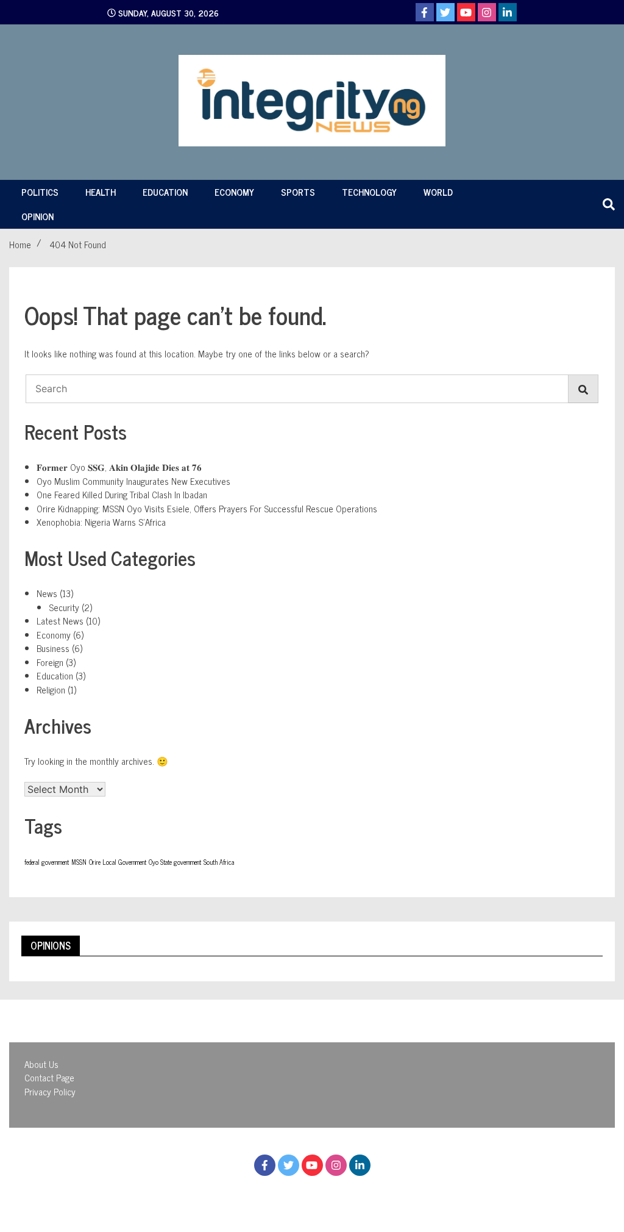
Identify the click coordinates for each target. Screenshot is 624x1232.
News (47, 593)
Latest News (60, 620)
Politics (39, 191)
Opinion (37, 216)
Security (64, 607)
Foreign (50, 662)
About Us (41, 1064)
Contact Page (49, 1077)
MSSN (79, 862)
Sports (298, 191)
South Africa (219, 862)
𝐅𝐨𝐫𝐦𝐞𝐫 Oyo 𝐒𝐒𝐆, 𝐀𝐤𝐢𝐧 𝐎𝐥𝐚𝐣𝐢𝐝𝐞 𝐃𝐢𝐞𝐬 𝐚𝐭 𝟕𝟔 (119, 467)
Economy (234, 191)
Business (53, 648)
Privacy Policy (50, 1091)
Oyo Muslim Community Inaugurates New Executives (133, 481)
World (438, 191)
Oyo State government (175, 862)
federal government (46, 862)
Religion (51, 689)
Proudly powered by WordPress (245, 1194)
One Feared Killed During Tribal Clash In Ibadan (122, 494)
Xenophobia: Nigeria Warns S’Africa (101, 521)
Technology (369, 191)
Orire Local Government (117, 862)
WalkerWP (419, 1194)
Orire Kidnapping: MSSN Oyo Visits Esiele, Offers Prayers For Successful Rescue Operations (207, 508)
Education (165, 191)
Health (100, 191)
